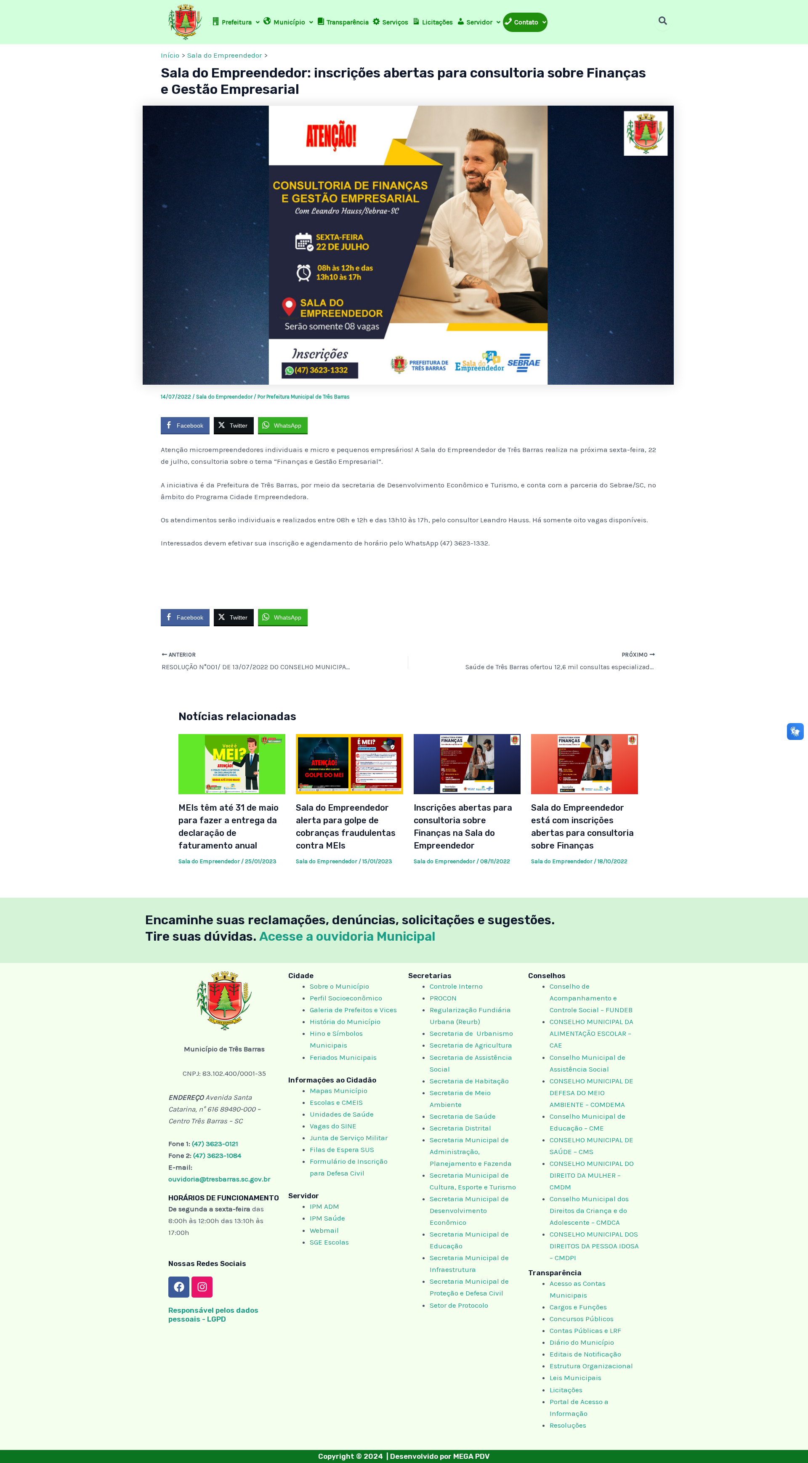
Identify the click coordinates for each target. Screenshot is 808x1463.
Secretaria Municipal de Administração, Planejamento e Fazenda (471, 1152)
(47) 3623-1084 (217, 1155)
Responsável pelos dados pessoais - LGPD (213, 1314)
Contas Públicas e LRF (585, 1330)
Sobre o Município (339, 986)
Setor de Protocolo (459, 1305)
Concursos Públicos (582, 1318)
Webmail (324, 1230)
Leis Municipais (575, 1377)
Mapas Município (338, 1090)
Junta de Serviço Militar (349, 1137)
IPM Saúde (327, 1218)
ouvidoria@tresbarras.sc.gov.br (219, 1179)
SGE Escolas (329, 1242)
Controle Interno (456, 986)
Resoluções (568, 1425)
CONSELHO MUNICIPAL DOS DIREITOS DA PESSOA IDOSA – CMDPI (594, 1246)
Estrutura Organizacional (591, 1366)
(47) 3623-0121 (215, 1143)
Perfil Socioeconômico (346, 998)
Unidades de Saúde (342, 1114)
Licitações (566, 1390)
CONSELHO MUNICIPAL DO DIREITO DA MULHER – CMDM (592, 1175)
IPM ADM (324, 1206)
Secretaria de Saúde (463, 1116)
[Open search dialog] (662, 22)
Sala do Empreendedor (224, 397)
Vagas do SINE (333, 1126)
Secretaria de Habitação (469, 1081)
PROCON (443, 998)
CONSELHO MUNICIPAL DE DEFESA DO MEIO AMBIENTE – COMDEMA (591, 1093)
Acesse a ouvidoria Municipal (347, 936)
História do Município (345, 1021)
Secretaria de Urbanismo (471, 1033)
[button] (235, 22)
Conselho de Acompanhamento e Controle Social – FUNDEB (592, 998)
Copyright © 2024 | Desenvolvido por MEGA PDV (404, 1456)
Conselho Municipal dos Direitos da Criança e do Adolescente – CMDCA (589, 1210)
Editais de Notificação (585, 1354)
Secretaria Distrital (460, 1128)
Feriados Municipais (343, 1057)
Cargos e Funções (578, 1307)
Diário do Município (582, 1342)
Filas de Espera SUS (342, 1149)
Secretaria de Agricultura (471, 1045)
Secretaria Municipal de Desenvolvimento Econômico (469, 1210)
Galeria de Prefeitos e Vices (353, 1009)
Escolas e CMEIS (336, 1102)
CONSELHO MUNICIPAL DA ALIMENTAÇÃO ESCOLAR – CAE (591, 1033)
